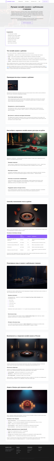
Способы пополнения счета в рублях (13, 38)
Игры (39, 1)
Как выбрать (27, 1)
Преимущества (20, 1)
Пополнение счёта (33, 1)
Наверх (39, 450)
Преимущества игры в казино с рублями (14, 35)
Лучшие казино (45, 1)
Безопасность (29, 450)
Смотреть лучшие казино (27, 22)
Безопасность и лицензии (12, 41)
